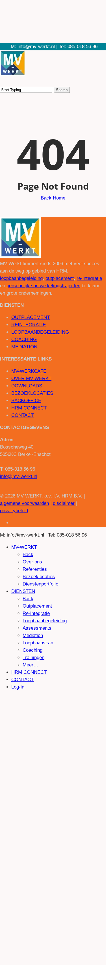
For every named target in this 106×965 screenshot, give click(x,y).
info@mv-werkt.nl (18, 476)
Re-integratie (36, 613)
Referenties (35, 569)
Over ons (32, 562)
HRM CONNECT (29, 408)
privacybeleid (14, 510)
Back (28, 554)
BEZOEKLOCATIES (32, 393)
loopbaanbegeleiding (21, 278)
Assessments (37, 628)
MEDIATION (24, 346)
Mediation (33, 635)
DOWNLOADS (26, 386)
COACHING (24, 339)
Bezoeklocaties (39, 576)
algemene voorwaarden (24, 503)
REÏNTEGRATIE (28, 324)
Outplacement (37, 606)
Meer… (30, 665)
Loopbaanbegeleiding (45, 620)
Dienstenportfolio (40, 584)
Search (62, 90)
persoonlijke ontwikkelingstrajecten (43, 285)
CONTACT (22, 415)
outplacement (60, 278)
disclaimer (64, 503)
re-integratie (89, 278)
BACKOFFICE (26, 400)
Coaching (32, 650)
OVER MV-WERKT (31, 378)
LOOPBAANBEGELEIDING (40, 332)
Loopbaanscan (38, 643)
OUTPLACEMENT (30, 317)
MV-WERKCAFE (28, 371)
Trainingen (33, 657)
